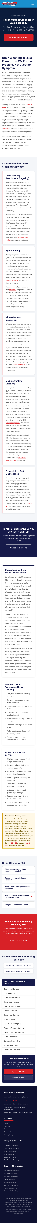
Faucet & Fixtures (9, 1179)
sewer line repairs (19, 365)
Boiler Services (9, 1019)
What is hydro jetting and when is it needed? (17, 888)
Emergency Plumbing (11, 989)
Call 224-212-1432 (18, 548)
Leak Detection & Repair (12, 1006)
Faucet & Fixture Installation (14, 1028)
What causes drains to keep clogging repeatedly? (15, 870)
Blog (5, 1129)
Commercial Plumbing (12, 1050)
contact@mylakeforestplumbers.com (16, 1104)
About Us (7, 1126)
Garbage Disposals (10, 1182)
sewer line (6, 129)
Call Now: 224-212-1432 (18, 37)
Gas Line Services (10, 1011)
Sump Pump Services (11, 1015)
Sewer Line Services (11, 1002)
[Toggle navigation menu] (33, 4)
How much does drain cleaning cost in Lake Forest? (17, 896)
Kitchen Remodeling (11, 1045)
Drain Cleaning (9, 993)
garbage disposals (12, 280)
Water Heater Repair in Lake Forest (18, 971)
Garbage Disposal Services (14, 1032)
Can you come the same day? (16, 905)
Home (13, 15)
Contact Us (7, 1132)
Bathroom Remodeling (12, 1041)
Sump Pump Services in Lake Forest (18, 965)
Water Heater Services (12, 998)
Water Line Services (11, 1037)
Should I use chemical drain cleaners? (15, 879)
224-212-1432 (12, 843)
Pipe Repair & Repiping (12, 1024)
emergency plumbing (13, 423)
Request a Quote (18, 1078)
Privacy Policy (8, 1135)
